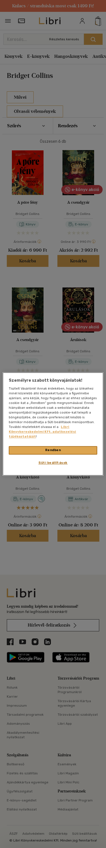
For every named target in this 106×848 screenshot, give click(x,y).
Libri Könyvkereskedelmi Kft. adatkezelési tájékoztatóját (42, 432)
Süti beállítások (53, 463)
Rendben (53, 450)
